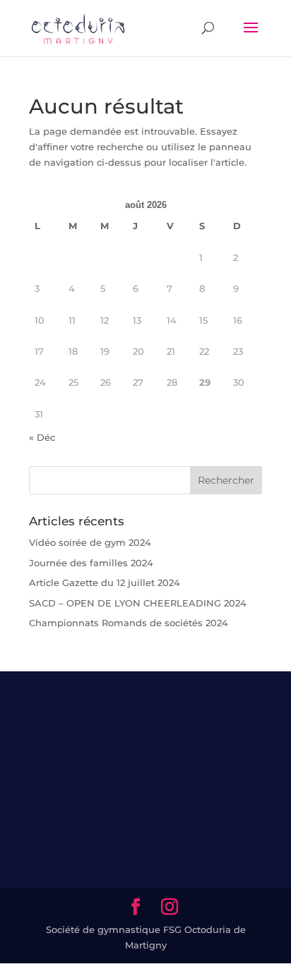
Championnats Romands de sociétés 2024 (128, 622)
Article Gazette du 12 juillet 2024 (104, 582)
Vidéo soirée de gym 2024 (90, 542)
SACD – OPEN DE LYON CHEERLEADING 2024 (138, 603)
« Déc (42, 437)
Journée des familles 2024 (91, 562)
